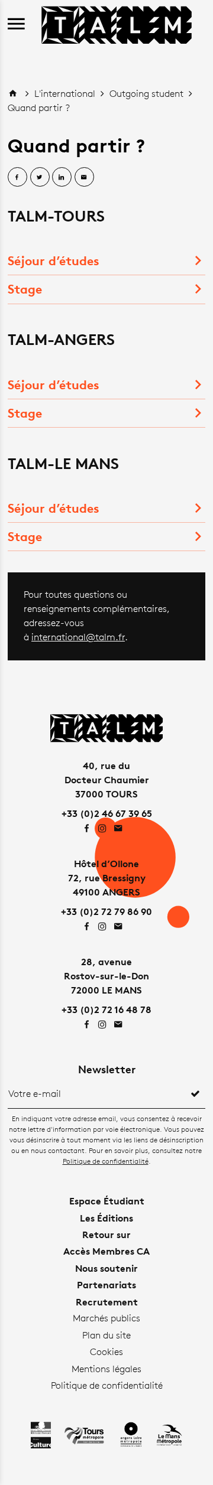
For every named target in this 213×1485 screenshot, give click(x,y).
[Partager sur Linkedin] (62, 177)
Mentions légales (106, 1369)
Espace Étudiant (106, 1201)
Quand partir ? (39, 107)
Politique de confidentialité (106, 1161)
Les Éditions (106, 1218)
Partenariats (106, 1285)
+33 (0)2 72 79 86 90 (106, 911)
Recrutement (107, 1302)
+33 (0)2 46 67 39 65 (107, 813)
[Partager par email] (84, 177)
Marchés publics (106, 1318)
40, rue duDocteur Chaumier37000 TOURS (106, 780)
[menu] (16, 24)
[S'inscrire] (195, 1094)
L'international (66, 93)
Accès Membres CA (106, 1251)
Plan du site (106, 1335)
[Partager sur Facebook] (17, 177)
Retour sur (106, 1234)
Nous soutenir (106, 1268)
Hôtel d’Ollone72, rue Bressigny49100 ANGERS (107, 878)
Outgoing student (147, 93)
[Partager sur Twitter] (40, 177)
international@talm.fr (78, 637)
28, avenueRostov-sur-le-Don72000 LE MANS (106, 976)
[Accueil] (116, 23)
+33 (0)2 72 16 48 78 (106, 1009)
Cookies (106, 1351)
